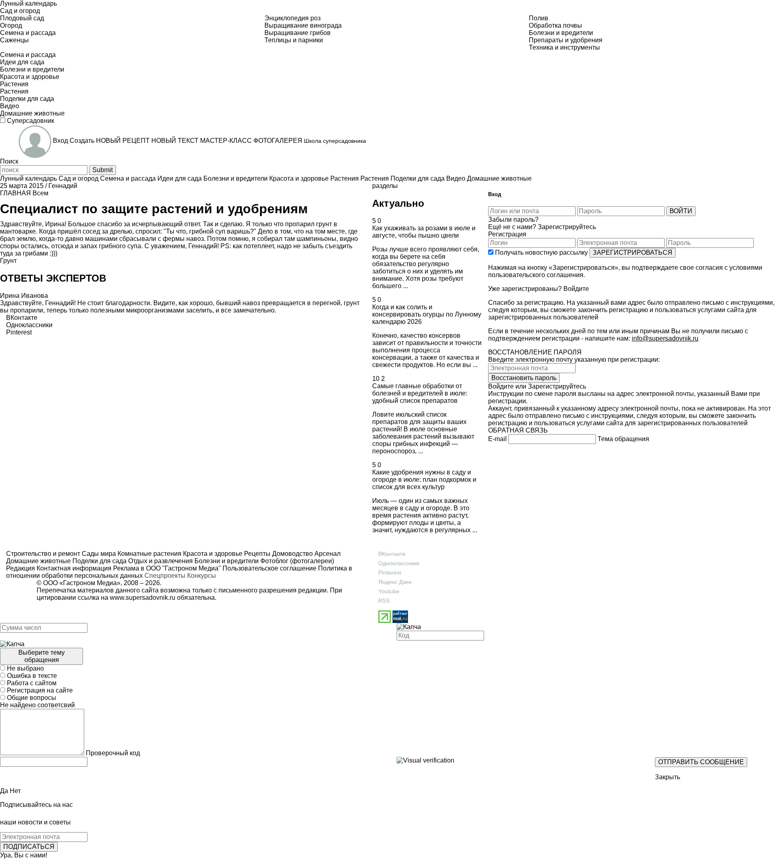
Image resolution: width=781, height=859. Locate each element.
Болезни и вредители (226, 560)
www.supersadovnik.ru (142, 597)
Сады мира (98, 553)
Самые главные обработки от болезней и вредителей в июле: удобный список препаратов (419, 393)
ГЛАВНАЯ (15, 193)
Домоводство (292, 553)
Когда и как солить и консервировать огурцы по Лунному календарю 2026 (426, 314)
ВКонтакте (392, 554)
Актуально (398, 203)
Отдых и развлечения (160, 560)
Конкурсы (201, 575)
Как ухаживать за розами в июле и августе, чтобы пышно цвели (424, 232)
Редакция (20, 568)
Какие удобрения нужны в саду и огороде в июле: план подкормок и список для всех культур (424, 479)
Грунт (8, 260)
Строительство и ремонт (43, 553)
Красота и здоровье (211, 553)
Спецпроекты (164, 575)
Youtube (388, 591)
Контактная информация (74, 568)
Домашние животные (38, 560)
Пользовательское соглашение (269, 568)
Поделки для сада (99, 560)
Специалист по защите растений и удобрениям (154, 208)
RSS (384, 600)
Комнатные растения (148, 553)
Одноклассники (398, 563)
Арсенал (326, 553)
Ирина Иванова (24, 295)
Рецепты (256, 553)
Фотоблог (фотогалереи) (296, 560)
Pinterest (389, 572)
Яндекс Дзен (395, 582)
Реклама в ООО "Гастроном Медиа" (167, 568)
